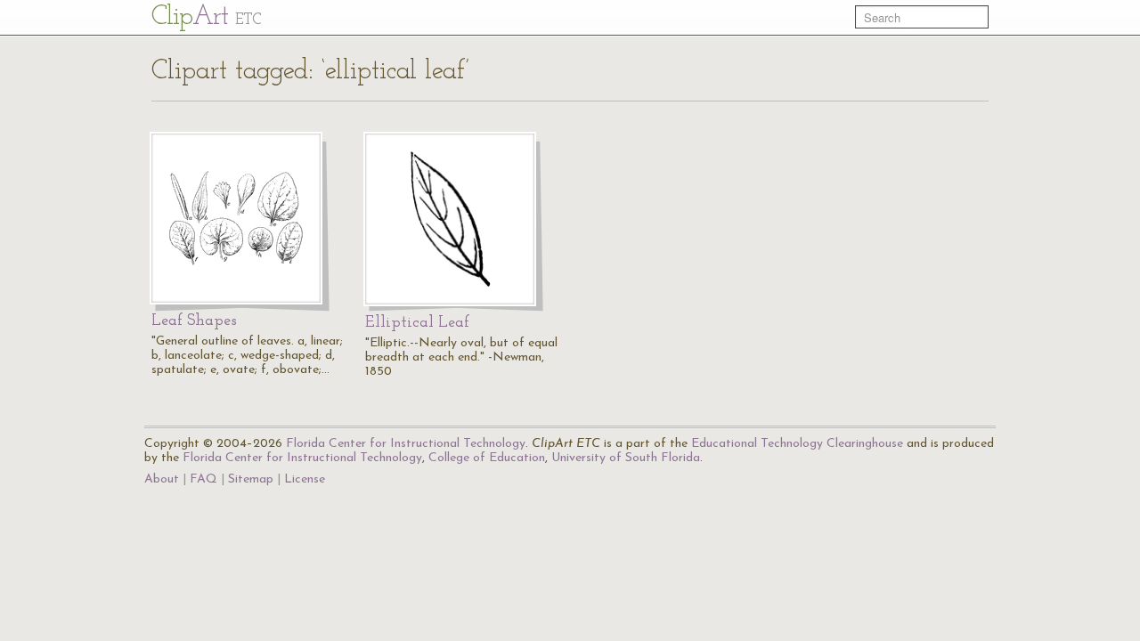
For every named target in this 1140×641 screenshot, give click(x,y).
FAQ (203, 479)
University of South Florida (625, 458)
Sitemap (250, 479)
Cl (206, 17)
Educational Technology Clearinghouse (797, 443)
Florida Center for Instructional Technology (405, 443)
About (161, 479)
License (304, 479)
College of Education (486, 458)
